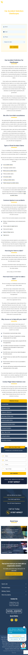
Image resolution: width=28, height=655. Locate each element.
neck (25, 191)
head (20, 191)
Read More (21, 537)
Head (4, 232)
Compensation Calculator (14, 574)
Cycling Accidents (6, 436)
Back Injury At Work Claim (7, 416)
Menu (25, 2)
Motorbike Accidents (6, 440)
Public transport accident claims (11, 183)
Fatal (4, 235)
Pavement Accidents (6, 428)
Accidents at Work (6, 408)
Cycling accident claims (9, 179)
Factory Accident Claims (7, 420)
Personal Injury (5, 404)
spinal (12, 226)
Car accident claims (8, 164)
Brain (9, 232)
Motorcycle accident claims (10, 170)
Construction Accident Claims (8, 424)
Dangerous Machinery (7, 412)
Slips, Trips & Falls (6, 432)
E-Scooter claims (7, 176)
